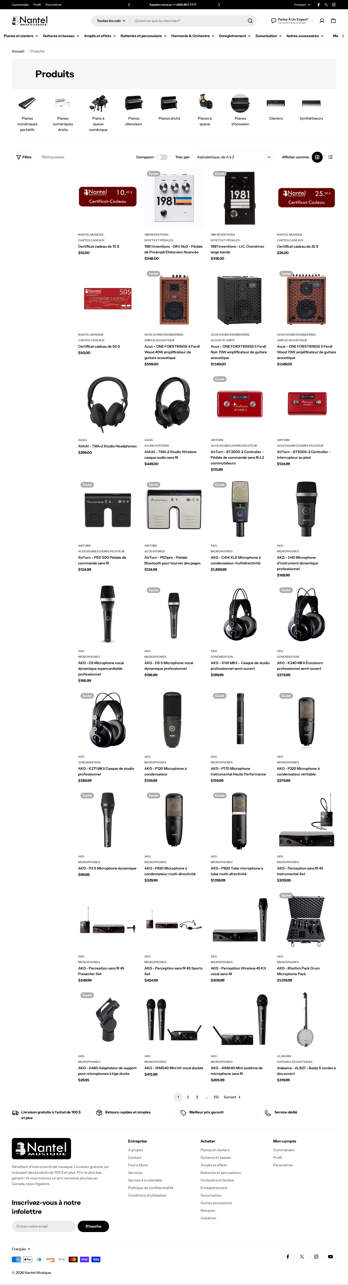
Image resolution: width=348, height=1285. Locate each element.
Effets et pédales (158, 240)
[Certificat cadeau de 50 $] (107, 298)
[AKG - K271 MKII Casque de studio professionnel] (107, 720)
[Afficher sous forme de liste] (330, 157)
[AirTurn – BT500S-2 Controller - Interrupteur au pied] (306, 403)
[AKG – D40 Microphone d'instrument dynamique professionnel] (306, 509)
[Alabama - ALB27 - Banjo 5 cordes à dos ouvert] (306, 1019)
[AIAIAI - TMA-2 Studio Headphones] (107, 403)
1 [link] (178, 1097)
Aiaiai (82, 440)
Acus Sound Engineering (163, 334)
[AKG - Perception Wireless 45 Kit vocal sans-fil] (240, 919)
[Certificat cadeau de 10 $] (107, 198)
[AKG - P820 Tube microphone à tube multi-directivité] (240, 819)
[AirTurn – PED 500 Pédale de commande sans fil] (107, 509)
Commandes (20, 4)
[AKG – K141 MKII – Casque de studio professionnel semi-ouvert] (240, 614)
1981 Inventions (156, 234)
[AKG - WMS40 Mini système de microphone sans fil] (240, 1019)
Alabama (284, 1056)
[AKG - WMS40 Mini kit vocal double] (174, 1019)
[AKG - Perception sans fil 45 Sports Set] (174, 919)
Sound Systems (156, 445)
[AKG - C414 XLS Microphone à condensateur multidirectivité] (240, 509)
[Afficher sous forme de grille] (317, 157)
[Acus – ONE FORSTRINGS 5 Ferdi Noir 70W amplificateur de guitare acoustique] (240, 298)
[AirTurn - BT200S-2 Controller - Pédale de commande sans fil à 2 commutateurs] (240, 403)
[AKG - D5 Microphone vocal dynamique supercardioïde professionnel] (107, 614)
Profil (37, 4)
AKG (214, 545)
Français (300, 4)
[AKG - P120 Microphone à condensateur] (174, 720)
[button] (129, 5)
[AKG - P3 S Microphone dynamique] (107, 819)
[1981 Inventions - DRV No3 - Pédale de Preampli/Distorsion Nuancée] (174, 198)
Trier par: (182, 157)
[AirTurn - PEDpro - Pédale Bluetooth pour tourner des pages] (174, 509)
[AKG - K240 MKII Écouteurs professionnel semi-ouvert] (306, 614)
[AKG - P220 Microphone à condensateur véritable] (306, 720)
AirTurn (217, 440)
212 (216, 1097)
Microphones (222, 551)
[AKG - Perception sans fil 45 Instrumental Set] (306, 819)
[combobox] (174, 20)
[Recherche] (250, 21)
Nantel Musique (91, 234)
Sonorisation (222, 656)
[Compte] (322, 21)
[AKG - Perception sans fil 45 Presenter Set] (107, 919)
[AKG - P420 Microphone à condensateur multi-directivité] (174, 819)
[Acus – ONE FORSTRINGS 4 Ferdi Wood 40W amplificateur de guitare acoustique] (174, 298)
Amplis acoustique (159, 340)
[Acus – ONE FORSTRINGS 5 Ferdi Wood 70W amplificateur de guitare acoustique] (306, 298)
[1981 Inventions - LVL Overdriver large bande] (240, 198)
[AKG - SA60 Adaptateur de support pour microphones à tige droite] (107, 1019)
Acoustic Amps (223, 340)
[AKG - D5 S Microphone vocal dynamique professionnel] (174, 614)
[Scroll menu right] (343, 36)
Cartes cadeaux (91, 240)
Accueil (18, 51)
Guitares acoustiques (294, 1062)
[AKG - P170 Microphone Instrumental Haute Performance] (240, 720)
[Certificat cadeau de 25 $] (306, 198)
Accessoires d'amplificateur (234, 445)
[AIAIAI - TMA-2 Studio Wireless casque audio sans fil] (174, 403)
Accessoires (154, 551)
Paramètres (53, 4)
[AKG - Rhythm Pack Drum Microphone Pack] (306, 919)
